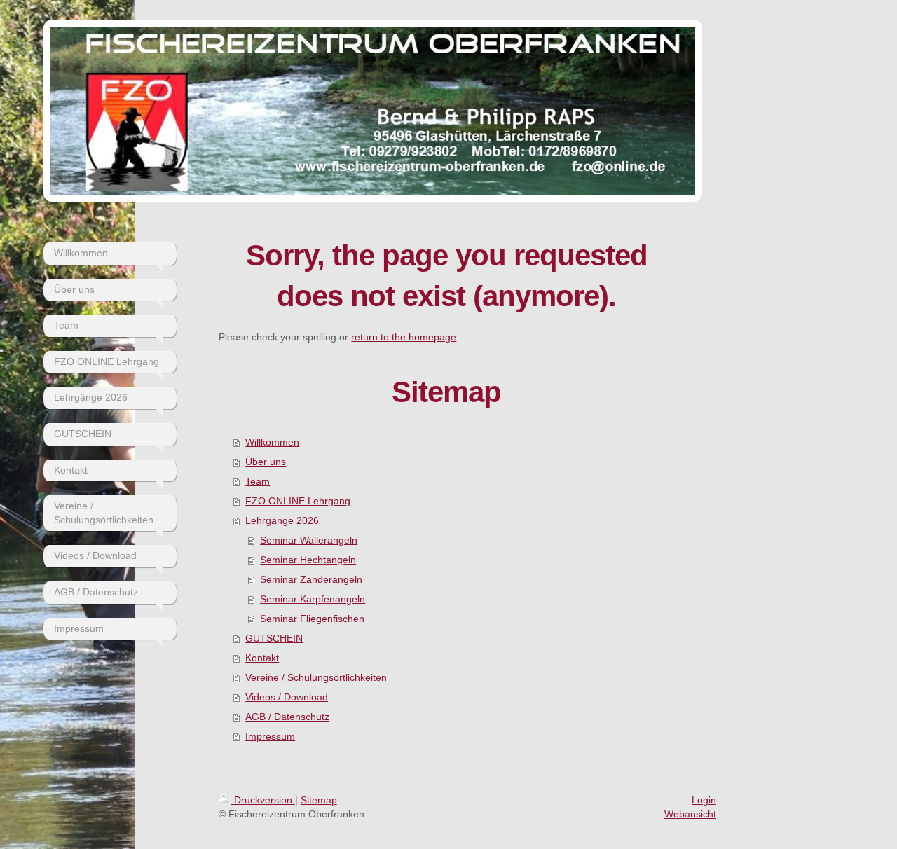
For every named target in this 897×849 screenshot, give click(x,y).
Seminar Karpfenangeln (312, 599)
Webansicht (690, 814)
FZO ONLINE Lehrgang (297, 500)
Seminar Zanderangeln (311, 579)
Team (257, 481)
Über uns (265, 461)
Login (704, 800)
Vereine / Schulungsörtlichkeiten (316, 677)
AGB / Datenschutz (287, 716)
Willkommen (272, 442)
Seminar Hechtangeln (308, 559)
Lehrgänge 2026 (282, 520)
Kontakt (262, 657)
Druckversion (263, 800)
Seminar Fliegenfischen (312, 618)
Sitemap (319, 800)
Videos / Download (286, 697)
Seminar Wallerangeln (308, 540)
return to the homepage (403, 337)
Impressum (270, 736)
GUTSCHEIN (274, 638)
